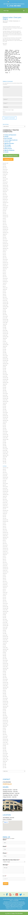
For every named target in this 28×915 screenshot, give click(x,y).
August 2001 (5, 421)
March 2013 (5, 257)
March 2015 (5, 224)
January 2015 (5, 226)
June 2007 (4, 341)
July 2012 (4, 270)
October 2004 (5, 361)
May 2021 (4, 164)
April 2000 (4, 445)
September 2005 (5, 344)
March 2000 (5, 447)
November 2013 (5, 245)
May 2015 (4, 221)
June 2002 (4, 406)
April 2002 (4, 409)
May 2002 (4, 407)
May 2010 (4, 294)
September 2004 (5, 363)
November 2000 (5, 436)
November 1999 (5, 451)
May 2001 (4, 426)
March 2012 (5, 276)
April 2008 (4, 328)
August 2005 (5, 346)
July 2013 (4, 251)
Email (5, 846)
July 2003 (4, 385)
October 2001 (5, 418)
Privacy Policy (19, 908)
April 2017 (4, 204)
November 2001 (5, 417)
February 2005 (5, 355)
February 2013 (5, 259)
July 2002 (4, 404)
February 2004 (5, 374)
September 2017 (5, 202)
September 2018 (5, 189)
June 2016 (4, 210)
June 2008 (4, 327)
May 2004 (4, 369)
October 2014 (5, 230)
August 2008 (5, 324)
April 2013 (4, 256)
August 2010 (5, 289)
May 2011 (4, 286)
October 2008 (5, 322)
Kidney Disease (8, 148)
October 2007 (5, 335)
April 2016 (4, 213)
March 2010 (5, 297)
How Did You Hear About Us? (11, 859)
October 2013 (5, 246)
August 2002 (5, 403)
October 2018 (5, 188)
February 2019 (5, 182)
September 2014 (5, 232)
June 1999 (4, 459)
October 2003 (5, 380)
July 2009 (4, 309)
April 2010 (4, 295)
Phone (5, 853)
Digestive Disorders (9, 143)
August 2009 (5, 308)
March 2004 (5, 373)
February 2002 (5, 412)
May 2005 (4, 350)
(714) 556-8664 (15, 6)
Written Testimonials (13, 21)
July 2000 (4, 440)
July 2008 (4, 325)
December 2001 (5, 415)
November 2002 (5, 398)
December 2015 (5, 215)
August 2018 (5, 191)
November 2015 (5, 216)
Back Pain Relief (8, 138)
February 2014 (5, 240)
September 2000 (5, 439)
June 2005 (4, 349)
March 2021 (5, 167)
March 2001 (5, 429)
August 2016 (5, 208)
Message (6, 864)
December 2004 (5, 358)
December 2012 (5, 262)
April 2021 (4, 166)
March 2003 (5, 391)
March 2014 (5, 238)
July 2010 (4, 290)
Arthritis (6, 136)
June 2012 (4, 272)
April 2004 (4, 371)
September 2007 (5, 336)
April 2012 (4, 275)
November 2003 (5, 379)
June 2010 (4, 292)
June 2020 (4, 175)
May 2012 (4, 273)
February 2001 (5, 431)
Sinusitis (6, 152)
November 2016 (5, 205)
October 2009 (5, 305)
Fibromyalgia (7, 145)
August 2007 (5, 338)
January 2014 (5, 242)
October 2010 (5, 287)
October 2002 (5, 399)
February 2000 (5, 448)
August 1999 (5, 456)
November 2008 (5, 320)
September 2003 (5, 382)
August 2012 (5, 268)
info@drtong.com (7, 783)
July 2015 (4, 218)
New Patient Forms (11, 155)
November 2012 (5, 264)
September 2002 (5, 401)
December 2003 (5, 377)
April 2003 (4, 390)
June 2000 (4, 442)
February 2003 (5, 393)
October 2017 (5, 201)
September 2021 (5, 163)
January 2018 (5, 197)
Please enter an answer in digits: (8, 109)
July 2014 (4, 235)
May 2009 (4, 313)
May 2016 (4, 212)
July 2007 (4, 339)
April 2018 (4, 193)
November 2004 (5, 360)
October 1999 (5, 453)
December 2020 (5, 172)
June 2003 (4, 387)
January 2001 (5, 432)
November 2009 (5, 303)
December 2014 (5, 227)
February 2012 (5, 278)
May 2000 (4, 444)
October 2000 (5, 437)
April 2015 (4, 223)
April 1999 (4, 462)
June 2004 (4, 368)
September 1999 (5, 455)
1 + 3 (4, 876)
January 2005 (5, 357)
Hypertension (7, 147)
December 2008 (5, 319)
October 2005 (5, 343)
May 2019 (4, 180)
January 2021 (5, 171)
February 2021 (5, 169)
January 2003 (5, 395)
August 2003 (5, 384)
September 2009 (5, 306)
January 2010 (5, 300)
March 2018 (5, 194)
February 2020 (5, 178)
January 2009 (5, 317)
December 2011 (5, 281)
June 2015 (4, 219)
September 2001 (5, 420)
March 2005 (5, 354)
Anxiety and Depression (10, 135)
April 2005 (4, 352)
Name (5, 839)
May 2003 (4, 388)
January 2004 (5, 376)
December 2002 (5, 396)
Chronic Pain (7, 141)
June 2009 (4, 311)
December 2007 (5, 331)
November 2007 (5, 333)
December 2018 (5, 185)
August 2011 (5, 283)
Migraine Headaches (9, 150)
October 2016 (5, 207)
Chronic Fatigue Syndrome (10, 140)
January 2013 (5, 260)
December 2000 (5, 434)
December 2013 (5, 243)
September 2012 (5, 267)
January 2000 (5, 450)
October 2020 (5, 174)
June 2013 (4, 253)
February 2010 (5, 298)
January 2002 (5, 414)
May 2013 (4, 254)
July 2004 (4, 366)
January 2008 (5, 330)
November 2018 (5, 186)
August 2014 (5, 234)
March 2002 (5, 410)
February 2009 (5, 316)
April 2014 (4, 237)
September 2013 (5, 248)
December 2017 (5, 199)
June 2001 (4, 425)
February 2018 (5, 196)
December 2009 (5, 302)
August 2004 (5, 365)
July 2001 (4, 423)
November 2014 (5, 229)
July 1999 (4, 458)
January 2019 (5, 183)
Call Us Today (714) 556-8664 (15, 913)
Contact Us (8, 159)
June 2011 (4, 284)
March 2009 (5, 314)
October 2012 (5, 265)
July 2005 (4, 347)
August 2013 (5, 249)
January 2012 (5, 279)
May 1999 (4, 461)
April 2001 (4, 428)
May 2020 (4, 177)
